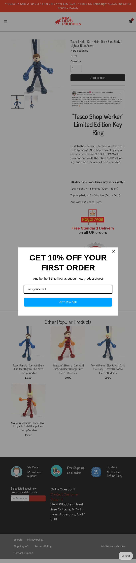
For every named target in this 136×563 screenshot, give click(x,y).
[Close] (114, 251)
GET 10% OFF (68, 302)
